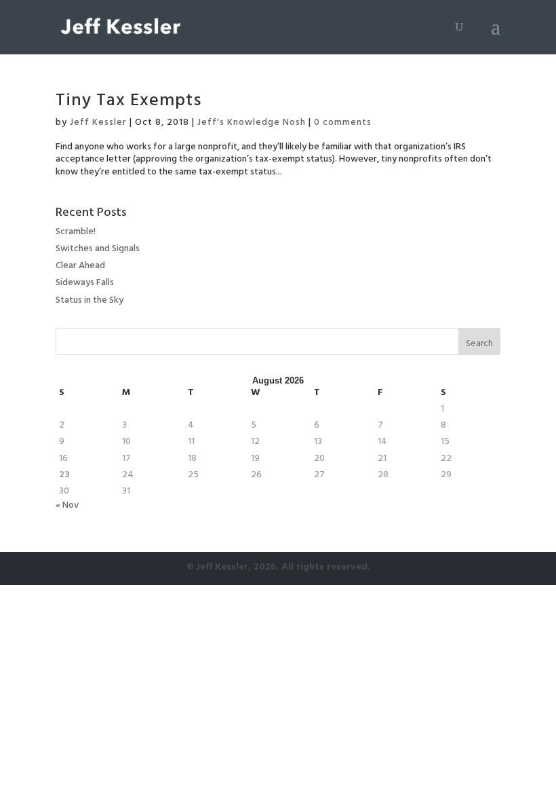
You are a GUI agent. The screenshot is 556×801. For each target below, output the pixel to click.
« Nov (67, 506)
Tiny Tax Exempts (129, 102)
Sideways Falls (85, 283)
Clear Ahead (80, 266)
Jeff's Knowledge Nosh (251, 123)
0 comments (343, 123)
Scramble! (76, 232)
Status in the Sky (89, 301)
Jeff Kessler (98, 123)
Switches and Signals (98, 249)
